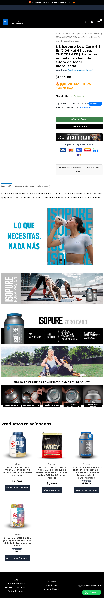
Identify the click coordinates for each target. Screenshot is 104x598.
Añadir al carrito (79, 119)
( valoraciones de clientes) (80, 70)
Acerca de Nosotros (52, 589)
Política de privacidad (15, 583)
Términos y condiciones (15, 587)
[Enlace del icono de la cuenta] (92, 22)
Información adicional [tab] (24, 186)
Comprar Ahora (79, 126)
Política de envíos (15, 591)
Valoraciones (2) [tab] (44, 186)
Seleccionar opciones (17, 487)
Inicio (58, 33)
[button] (86, 22)
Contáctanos (52, 585)
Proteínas (66, 33)
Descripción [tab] (6, 186)
